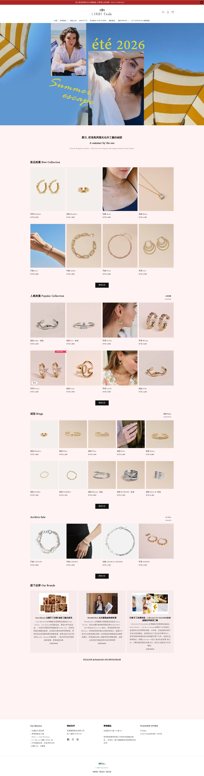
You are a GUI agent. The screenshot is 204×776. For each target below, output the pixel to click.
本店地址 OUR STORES (98, 20)
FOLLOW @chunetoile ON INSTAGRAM (102, 659)
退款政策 (108, 772)
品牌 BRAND (122, 21)
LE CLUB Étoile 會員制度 (140, 20)
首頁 (55, 20)
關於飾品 (112, 20)
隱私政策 (102, 772)
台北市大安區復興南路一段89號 (151, 734)
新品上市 (73, 20)
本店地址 (143, 731)
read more (54, 643)
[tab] (168, 296)
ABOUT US (83, 20)
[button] (163, 12)
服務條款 (95, 772)
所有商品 (63, 21)
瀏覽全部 (102, 285)
